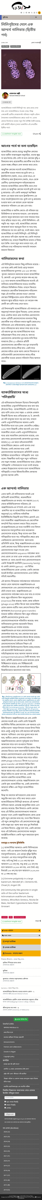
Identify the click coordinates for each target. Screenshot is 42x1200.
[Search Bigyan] (39, 12)
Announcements (9, 1042)
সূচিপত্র (5, 17)
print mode (35, 43)
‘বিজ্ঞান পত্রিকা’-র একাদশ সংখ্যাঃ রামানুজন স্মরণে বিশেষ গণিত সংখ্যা (21, 1080)
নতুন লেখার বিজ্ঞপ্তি (12, 1102)
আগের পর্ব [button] (7, 102)
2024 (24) (7, 1142)
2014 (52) (7, 1190)
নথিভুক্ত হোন (10, 1114)
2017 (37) (7, 1175)
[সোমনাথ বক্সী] (5, 95)
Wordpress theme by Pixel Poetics (27, 1197)
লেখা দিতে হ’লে (8, 1032)
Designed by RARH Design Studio (9, 1197)
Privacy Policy (29, 1196)
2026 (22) (7, 1132)
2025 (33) (7, 1137)
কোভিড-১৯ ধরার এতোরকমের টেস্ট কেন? (16, 1069)
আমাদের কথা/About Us (11, 1028)
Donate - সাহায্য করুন (13, 953)
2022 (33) (7, 1151)
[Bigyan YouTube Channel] (29, 13)
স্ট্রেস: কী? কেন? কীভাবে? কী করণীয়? (15, 1074)
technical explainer (19, 917)
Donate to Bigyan (10, 1052)
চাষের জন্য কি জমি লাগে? (11, 1064)
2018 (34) (7, 1171)
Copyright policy (9, 1057)
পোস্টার (8, 1108)
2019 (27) (7, 1166)
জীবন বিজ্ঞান (5, 46)
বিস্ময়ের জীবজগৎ (15, 46)
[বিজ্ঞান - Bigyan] (21, 6)
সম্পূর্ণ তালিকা (10, 941)
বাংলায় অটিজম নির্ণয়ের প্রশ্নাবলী (14, 1037)
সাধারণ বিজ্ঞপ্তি (10, 1105)
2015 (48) (7, 1185)
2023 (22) (7, 1146)
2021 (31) (7, 1156)
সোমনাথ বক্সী (14, 93)
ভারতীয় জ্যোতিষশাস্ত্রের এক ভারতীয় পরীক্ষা (17, 1087)
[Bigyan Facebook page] (26, 13)
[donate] (34, 13)
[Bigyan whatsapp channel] (23, 13)
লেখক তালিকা (10, 947)
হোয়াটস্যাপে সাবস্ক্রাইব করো (12, 134)
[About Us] (21, 13)
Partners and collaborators (13, 1047)
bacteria (4, 917)
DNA (10, 917)
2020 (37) (7, 1161)
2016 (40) (7, 1180)
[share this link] (36, 12)
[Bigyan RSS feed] (31, 13)
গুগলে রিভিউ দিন (21, 1019)
